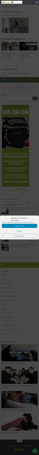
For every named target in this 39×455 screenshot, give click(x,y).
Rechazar (19, 231)
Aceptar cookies (19, 226)
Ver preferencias (19, 236)
